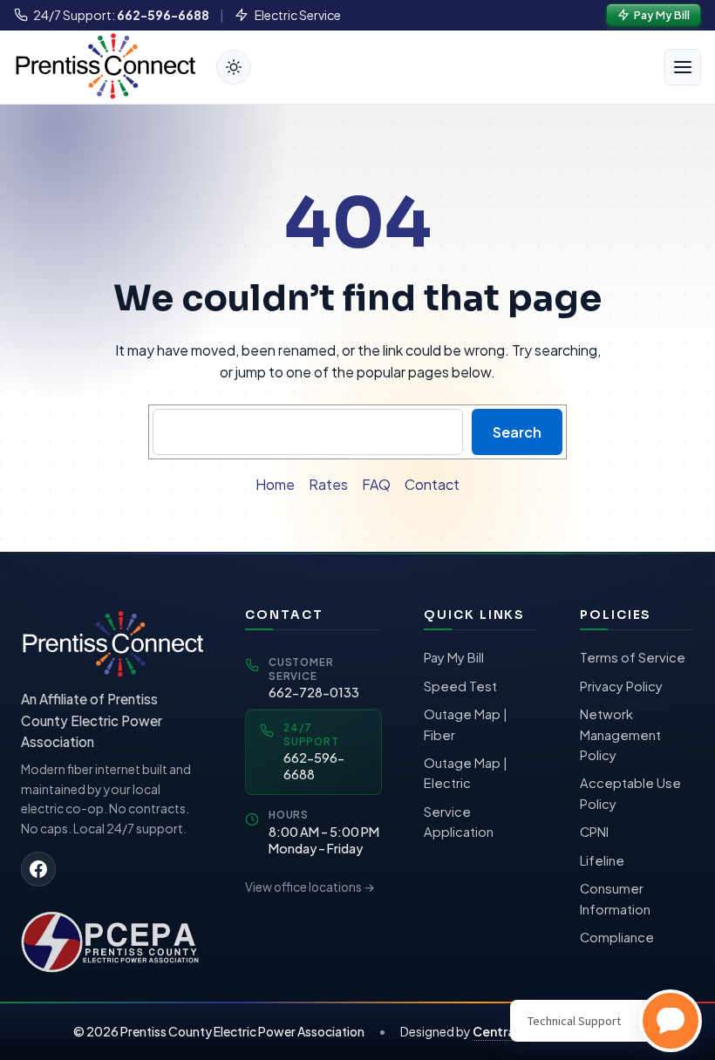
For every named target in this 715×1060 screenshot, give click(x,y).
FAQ (376, 484)
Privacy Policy (621, 686)
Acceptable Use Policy (630, 793)
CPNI (594, 831)
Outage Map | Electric (465, 773)
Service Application (459, 822)
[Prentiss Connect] (104, 65)
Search (517, 432)
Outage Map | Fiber (465, 724)
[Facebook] (38, 869)
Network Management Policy (620, 734)
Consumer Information (615, 898)
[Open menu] (682, 67)
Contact (432, 484)
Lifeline (602, 860)
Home (275, 484)
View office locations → (310, 887)
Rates (328, 484)
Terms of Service (632, 657)
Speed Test (460, 686)
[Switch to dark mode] (233, 67)
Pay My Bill (454, 657)
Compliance (617, 937)
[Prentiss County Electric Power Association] (112, 940)
